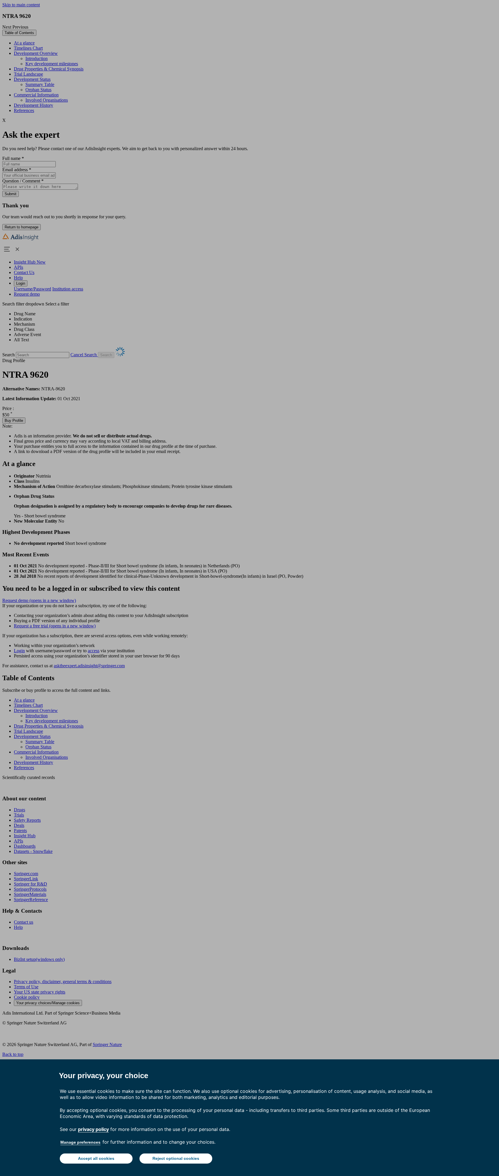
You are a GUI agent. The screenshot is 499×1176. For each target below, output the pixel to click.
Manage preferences (80, 1142)
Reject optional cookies (175, 1158)
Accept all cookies (96, 1158)
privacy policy (93, 1129)
